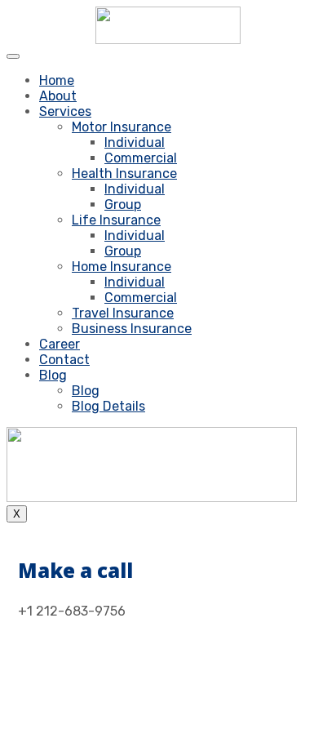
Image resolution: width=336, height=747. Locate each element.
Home (56, 80)
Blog (53, 375)
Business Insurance (132, 328)
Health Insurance (124, 173)
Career (59, 344)
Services (65, 111)
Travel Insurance (123, 313)
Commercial (140, 158)
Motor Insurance (121, 127)
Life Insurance (116, 220)
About (58, 96)
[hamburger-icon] (13, 56)
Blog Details (108, 406)
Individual (134, 142)
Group (122, 204)
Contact (64, 359)
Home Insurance (121, 266)
